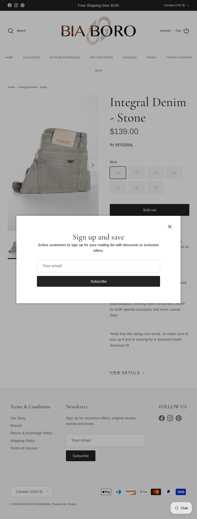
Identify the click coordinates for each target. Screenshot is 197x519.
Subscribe (99, 281)
